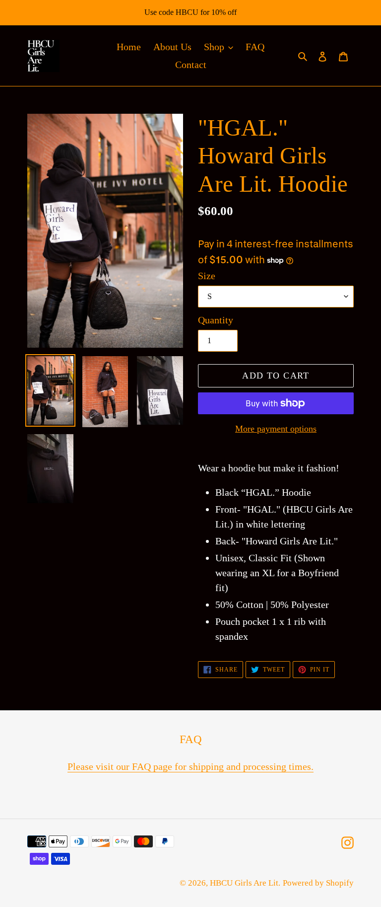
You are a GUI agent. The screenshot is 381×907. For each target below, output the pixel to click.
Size (206, 275)
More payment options (276, 429)
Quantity (215, 319)
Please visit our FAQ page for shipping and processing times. (190, 766)
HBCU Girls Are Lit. (245, 883)
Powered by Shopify (318, 883)
